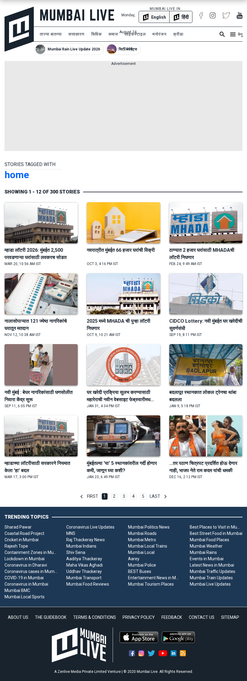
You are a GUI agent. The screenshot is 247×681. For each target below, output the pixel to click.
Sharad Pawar (18, 527)
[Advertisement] (123, 108)
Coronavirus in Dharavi (26, 565)
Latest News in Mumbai (212, 565)
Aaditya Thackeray (84, 558)
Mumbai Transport (84, 577)
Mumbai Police (142, 565)
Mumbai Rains (203, 552)
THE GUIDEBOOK (50, 617)
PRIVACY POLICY (139, 617)
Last (155, 496)
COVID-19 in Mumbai (24, 577)
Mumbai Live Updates (210, 584)
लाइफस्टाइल (135, 34)
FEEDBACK (171, 617)
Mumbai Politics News (149, 527)
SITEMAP (230, 617)
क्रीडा (178, 34)
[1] (81, 496)
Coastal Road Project (24, 533)
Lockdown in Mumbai (25, 558)
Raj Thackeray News (85, 539)
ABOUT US (18, 617)
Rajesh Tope (16, 546)
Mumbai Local (141, 552)
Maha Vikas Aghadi (84, 565)
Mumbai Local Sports (25, 596)
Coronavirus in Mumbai (26, 584)
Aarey (133, 558)
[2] (165, 496)
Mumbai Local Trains (147, 546)
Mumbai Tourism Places (151, 584)
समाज (113, 34)
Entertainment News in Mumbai (154, 577)
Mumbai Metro (142, 539)
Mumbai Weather (206, 546)
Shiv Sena (75, 552)
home (17, 175)
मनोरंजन (159, 34)
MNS (70, 533)
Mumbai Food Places (209, 539)
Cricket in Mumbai (22, 539)
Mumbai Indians (81, 546)
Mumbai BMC (17, 590)
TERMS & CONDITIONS (94, 617)
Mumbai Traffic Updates (212, 571)
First (92, 496)
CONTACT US (201, 617)
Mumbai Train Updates (211, 577)
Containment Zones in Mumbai (31, 552)
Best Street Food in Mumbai (216, 533)
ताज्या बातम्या (51, 34)
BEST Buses (139, 571)
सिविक (96, 34)
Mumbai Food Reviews (87, 584)
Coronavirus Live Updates (90, 527)
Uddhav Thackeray (84, 571)
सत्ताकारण (76, 34)
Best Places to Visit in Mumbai (216, 527)
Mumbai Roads (142, 533)
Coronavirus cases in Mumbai (31, 571)
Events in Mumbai (207, 558)
